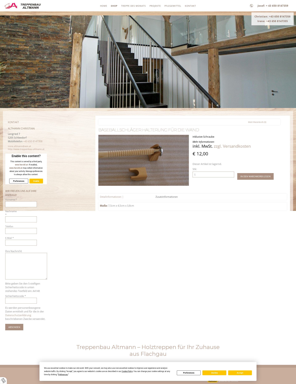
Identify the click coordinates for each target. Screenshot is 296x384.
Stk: (195, 169)
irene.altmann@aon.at (19, 146)
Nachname (11, 213)
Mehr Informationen (203, 141)
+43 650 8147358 (32, 141)
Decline (214, 373)
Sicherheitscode (15, 296)
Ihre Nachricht (13, 251)
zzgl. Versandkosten (232, 146)
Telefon (9, 226)
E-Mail (9, 237)
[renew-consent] (3, 380)
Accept (240, 373)
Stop (148, 102)
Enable (36, 181)
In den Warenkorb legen (255, 176)
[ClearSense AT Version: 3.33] (213, 381)
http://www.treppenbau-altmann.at (26, 149)
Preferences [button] (63, 375)
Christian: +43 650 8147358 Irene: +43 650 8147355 (273, 19)
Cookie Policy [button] (127, 371)
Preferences (188, 373)
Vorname (11, 199)
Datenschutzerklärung (18, 315)
